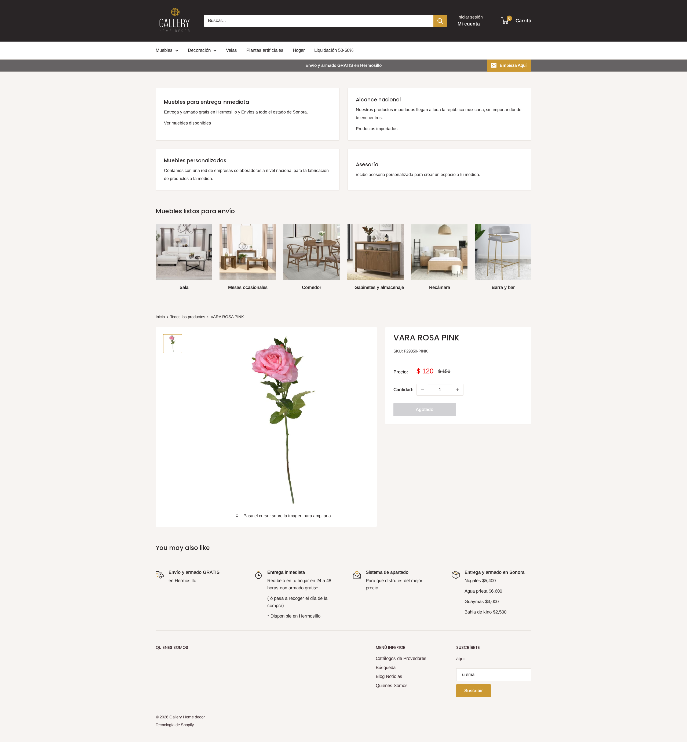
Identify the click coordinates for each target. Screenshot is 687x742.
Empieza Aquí (513, 65)
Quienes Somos (392, 685)
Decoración (199, 50)
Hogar (299, 50)
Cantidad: (403, 389)
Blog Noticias (389, 676)
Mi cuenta (469, 24)
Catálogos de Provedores (401, 658)
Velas (231, 50)
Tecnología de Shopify (175, 724)
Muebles (164, 50)
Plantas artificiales (264, 50)
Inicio (160, 316)
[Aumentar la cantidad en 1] (457, 389)
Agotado (424, 409)
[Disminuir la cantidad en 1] (422, 389)
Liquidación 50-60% (333, 50)
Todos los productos (187, 316)
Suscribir (473, 690)
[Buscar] (440, 21)
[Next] (531, 255)
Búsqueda (386, 667)
